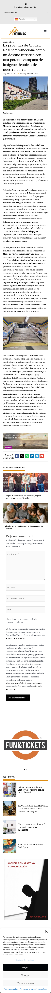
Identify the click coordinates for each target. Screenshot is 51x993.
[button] (46, 931)
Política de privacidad (28, 989)
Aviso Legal (42, 989)
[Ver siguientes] (11, 857)
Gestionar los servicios (25, 960)
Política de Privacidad (15, 638)
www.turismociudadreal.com (25, 362)
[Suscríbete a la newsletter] (25, 4)
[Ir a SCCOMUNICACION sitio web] (26, 889)
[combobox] (25, 12)
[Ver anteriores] (5, 857)
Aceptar (25, 967)
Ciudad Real (8, 42)
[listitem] (25, 790)
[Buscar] (47, 12)
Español (21, 19)
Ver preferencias (25, 983)
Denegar (25, 975)
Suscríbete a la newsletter (25, 7)
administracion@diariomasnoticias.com (24, 683)
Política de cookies (11, 989)
